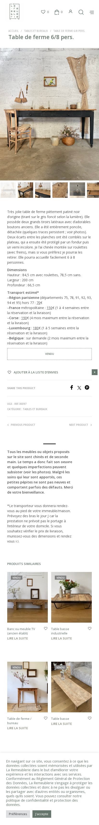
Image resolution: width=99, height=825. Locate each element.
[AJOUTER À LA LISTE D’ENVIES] (45, 629)
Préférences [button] (18, 814)
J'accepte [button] (41, 814)
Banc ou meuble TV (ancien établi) (21, 631)
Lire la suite (17, 638)
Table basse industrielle (60, 631)
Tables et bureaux (36, 31)
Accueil (13, 31)
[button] (45, 12)
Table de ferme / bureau (19, 720)
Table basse (60, 718)
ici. (17, 541)
